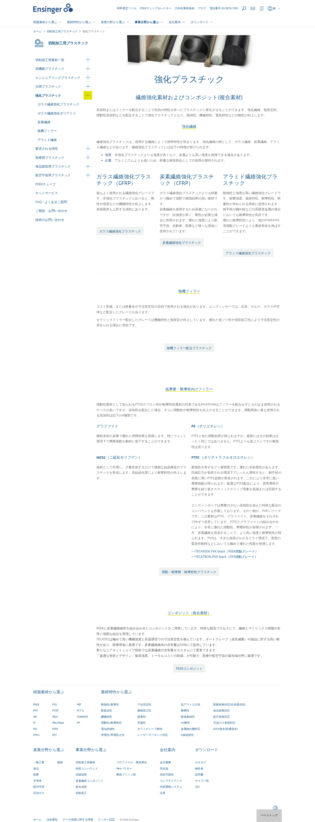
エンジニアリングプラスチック (57, 77)
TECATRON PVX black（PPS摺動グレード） (226, 556)
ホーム (37, 31)
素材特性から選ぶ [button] (79, 22)
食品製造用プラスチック (53, 166)
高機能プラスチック (49, 68)
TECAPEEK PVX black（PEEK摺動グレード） (226, 551)
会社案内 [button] (175, 22)
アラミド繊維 (47, 140)
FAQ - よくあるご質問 (51, 202)
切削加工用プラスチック (62, 31)
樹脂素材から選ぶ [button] (45, 22)
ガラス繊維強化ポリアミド (57, 113)
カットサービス (46, 193)
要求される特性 (46, 148)
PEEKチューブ (45, 184)
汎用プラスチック (48, 86)
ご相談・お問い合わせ (51, 210)
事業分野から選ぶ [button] (147, 22)
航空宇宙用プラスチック (53, 175)
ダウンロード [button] (199, 22)
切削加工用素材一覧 (49, 60)
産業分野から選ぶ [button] (113, 22)
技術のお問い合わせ (49, 219)
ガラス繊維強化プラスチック (58, 104)
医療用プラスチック (49, 157)
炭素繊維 (44, 122)
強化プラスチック (48, 95)
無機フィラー (47, 131)
